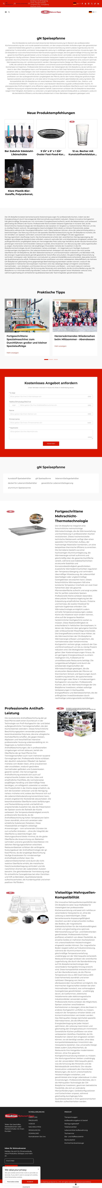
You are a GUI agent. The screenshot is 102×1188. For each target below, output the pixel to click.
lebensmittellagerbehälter (67, 478)
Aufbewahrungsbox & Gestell (76, 1120)
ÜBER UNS (33, 1117)
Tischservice (69, 1133)
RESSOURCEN (34, 1130)
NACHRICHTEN (35, 1127)
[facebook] (82, 3)
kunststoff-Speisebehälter (19, 478)
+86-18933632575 (9, 3)
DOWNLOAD (34, 1133)
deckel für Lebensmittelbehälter (22, 483)
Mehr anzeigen (13, 353)
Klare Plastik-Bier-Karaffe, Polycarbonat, (19, 192)
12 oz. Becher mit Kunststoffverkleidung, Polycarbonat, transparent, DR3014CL (83, 153)
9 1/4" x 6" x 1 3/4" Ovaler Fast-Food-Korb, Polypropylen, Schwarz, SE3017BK (51, 153)
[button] (46, 359)
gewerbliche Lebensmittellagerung (57, 483)
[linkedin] (98, 3)
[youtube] (85, 3)
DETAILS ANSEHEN (19, 134)
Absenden (51, 444)
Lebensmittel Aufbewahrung (76, 1130)
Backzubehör (69, 1140)
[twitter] (92, 3)
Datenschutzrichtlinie (83, 1182)
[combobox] (14, 405)
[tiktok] (95, 3)
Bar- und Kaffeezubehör (73, 1137)
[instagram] (88, 3)
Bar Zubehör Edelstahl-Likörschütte (19, 153)
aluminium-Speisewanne (19, 488)
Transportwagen (70, 1117)
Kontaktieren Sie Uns (37, 1137)
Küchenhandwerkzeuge (74, 1143)
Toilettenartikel (70, 1127)
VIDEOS (32, 1124)
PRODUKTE (33, 1120)
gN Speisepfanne (43, 478)
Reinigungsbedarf (71, 1124)
